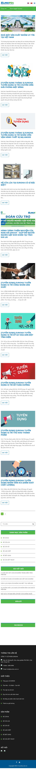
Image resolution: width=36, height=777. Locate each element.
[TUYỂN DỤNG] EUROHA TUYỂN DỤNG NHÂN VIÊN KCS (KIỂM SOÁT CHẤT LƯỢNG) (17, 482)
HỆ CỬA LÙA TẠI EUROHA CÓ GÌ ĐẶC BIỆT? (18, 183)
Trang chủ (3, 8)
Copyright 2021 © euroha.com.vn (18, 766)
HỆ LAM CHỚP (7, 551)
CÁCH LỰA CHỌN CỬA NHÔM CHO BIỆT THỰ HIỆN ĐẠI (17, 583)
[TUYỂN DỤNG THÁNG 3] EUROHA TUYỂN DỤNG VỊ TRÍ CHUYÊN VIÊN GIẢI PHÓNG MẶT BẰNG (17, 84)
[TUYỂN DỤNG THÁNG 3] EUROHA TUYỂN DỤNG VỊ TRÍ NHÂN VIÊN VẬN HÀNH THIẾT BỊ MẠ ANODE (17, 134)
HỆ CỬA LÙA (6, 542)
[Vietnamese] (31, 3)
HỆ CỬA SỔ (6, 546)
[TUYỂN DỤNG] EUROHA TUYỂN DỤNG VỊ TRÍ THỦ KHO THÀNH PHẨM (16, 432)
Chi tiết (5, 55)
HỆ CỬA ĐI (6, 538)
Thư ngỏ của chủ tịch (8, 690)
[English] (28, 3)
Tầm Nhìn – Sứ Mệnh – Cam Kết (11, 685)
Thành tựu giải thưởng (8, 703)
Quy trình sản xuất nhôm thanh (11, 694)
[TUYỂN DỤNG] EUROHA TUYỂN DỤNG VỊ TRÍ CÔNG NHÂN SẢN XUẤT (16, 284)
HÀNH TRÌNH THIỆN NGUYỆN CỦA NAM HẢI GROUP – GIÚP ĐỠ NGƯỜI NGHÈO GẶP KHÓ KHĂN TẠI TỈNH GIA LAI (18, 233)
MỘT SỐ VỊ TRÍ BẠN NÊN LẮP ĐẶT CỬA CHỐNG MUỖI (16, 593)
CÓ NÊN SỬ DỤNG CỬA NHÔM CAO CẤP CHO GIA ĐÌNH (17, 579)
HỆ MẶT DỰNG (7, 555)
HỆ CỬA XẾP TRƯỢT (8, 560)
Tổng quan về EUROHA (9, 681)
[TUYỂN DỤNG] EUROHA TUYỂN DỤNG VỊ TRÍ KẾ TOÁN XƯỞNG (16, 383)
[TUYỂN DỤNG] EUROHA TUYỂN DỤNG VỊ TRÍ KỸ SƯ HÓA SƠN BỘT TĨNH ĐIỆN (17, 334)
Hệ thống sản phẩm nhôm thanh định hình (13, 699)
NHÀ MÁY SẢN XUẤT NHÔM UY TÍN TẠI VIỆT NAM (18, 36)
